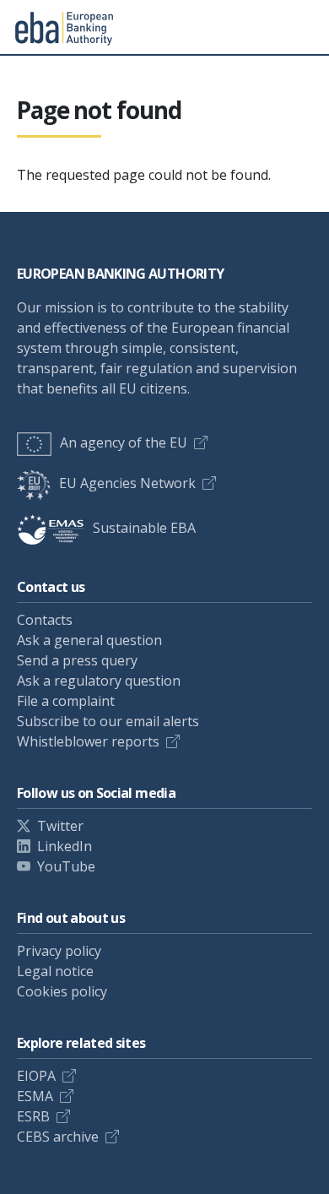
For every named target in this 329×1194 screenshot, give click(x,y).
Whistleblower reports (88, 741)
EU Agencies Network (127, 483)
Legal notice (55, 971)
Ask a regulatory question (99, 680)
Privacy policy (59, 951)
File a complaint (66, 701)
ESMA (35, 1096)
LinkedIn (64, 846)
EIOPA (36, 1075)
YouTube (66, 866)
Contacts (45, 620)
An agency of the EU (123, 442)
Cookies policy (62, 991)
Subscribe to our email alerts (108, 721)
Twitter (60, 826)
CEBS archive (58, 1136)
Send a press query (77, 660)
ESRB (33, 1116)
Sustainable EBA (144, 527)
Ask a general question (89, 640)
